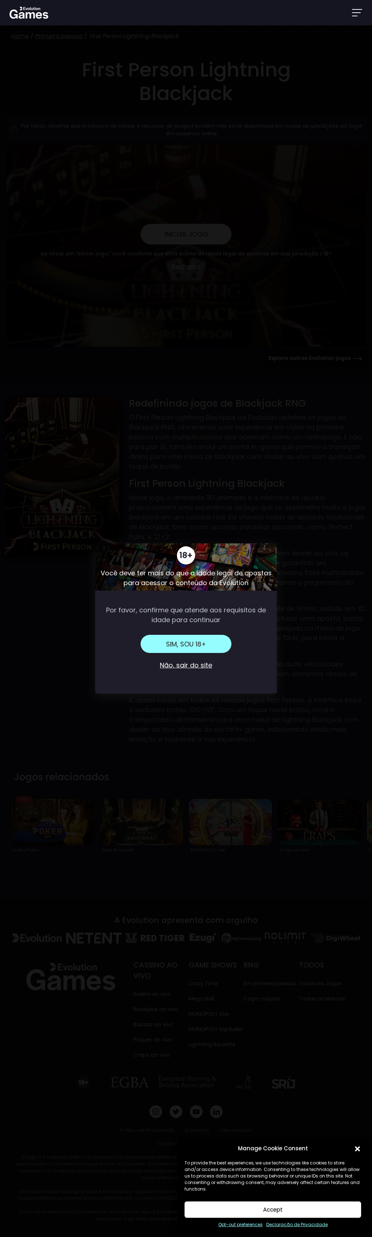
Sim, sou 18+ (186, 644)
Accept (273, 1209)
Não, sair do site (186, 665)
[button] (357, 1148)
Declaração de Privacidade (297, 1224)
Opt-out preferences (240, 1224)
